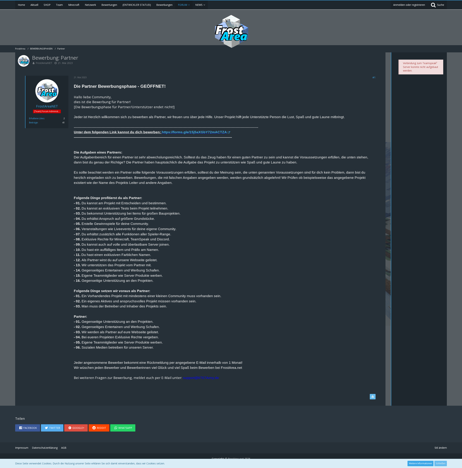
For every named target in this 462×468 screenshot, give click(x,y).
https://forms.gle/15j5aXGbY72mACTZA (194, 132)
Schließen (440, 463)
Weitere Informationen (420, 463)
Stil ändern (441, 447)
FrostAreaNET (44, 63)
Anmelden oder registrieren (409, 5)
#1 (374, 77)
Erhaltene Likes (36, 118)
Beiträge (33, 122)
